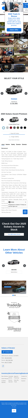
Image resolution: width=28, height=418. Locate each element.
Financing (17, 373)
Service (11, 373)
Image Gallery (15, 136)
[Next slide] (14, 295)
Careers (23, 380)
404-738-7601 (9, 360)
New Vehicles (4, 376)
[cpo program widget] (14, 317)
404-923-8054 (8, 358)
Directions (23, 378)
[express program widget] (14, 329)
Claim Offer (14, 30)
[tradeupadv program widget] (14, 305)
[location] (13, 1)
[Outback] (14, 287)
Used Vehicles (4, 378)
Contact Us (8, 352)
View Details (14, 272)
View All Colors (14, 133)
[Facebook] (3, 366)
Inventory (4, 373)
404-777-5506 (8, 362)
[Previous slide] (13, 295)
